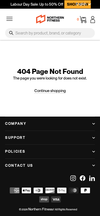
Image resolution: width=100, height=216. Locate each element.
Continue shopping (50, 90)
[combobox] (50, 33)
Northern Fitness (40, 209)
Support (15, 137)
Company (16, 123)
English (81, 4)
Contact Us (19, 165)
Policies (15, 151)
